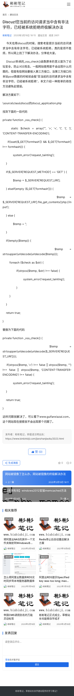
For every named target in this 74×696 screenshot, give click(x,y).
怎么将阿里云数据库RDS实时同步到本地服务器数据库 (19, 579)
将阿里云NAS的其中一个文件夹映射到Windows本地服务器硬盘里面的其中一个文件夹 (19, 541)
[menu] (68, 4)
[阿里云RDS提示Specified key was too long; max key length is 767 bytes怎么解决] (54, 563)
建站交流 (42, 35)
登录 (7, 659)
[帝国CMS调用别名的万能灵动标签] (19, 601)
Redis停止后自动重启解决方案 (54, 541)
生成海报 (13, 462)
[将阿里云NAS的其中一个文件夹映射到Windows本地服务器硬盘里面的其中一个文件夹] (19, 526)
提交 (37, 664)
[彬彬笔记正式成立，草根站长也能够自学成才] (54, 601)
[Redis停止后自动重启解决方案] (54, 526)
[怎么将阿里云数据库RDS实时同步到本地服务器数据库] (19, 563)
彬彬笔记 (7, 35)
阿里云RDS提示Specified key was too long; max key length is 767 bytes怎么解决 (54, 579)
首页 (5, 14)
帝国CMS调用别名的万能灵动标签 (18, 616)
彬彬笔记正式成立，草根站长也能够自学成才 (54, 616)
